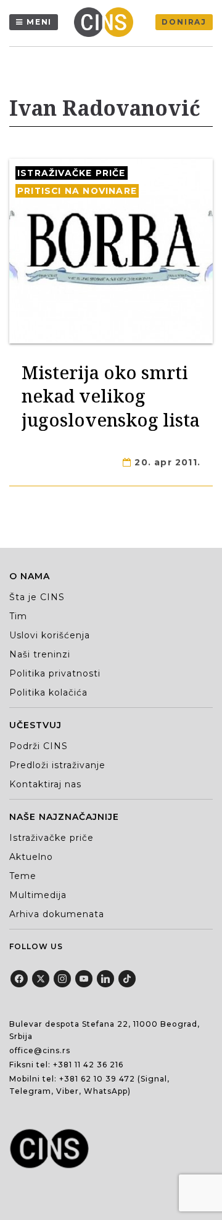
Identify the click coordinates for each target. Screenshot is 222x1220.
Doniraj (184, 21)
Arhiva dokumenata (56, 914)
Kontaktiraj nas (45, 784)
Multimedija (38, 895)
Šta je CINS (37, 597)
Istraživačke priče (71, 173)
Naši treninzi (39, 654)
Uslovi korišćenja (49, 635)
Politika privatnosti (55, 673)
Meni (39, 21)
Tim (18, 616)
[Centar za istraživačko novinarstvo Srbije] (106, 22)
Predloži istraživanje (57, 765)
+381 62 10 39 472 (97, 1078)
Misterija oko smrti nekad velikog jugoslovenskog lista (111, 395)
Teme (22, 875)
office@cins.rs (39, 1050)
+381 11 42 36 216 (88, 1064)
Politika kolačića (48, 692)
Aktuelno (31, 856)
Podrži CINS (38, 746)
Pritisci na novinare (77, 191)
